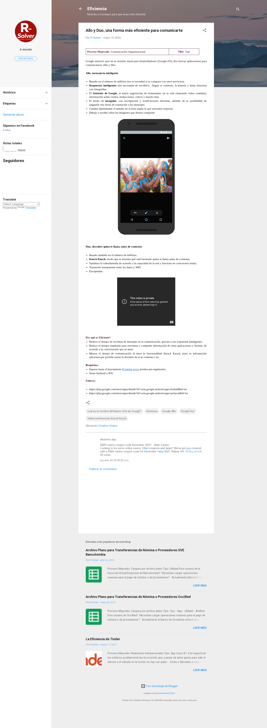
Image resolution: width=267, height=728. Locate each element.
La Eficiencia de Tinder (103, 639)
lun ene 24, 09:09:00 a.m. (114, 460)
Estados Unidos (108, 425)
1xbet (160, 451)
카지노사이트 (194, 451)
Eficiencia (97, 8)
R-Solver (26, 49)
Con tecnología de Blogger (161, 686)
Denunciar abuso (13, 114)
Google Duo (188, 411)
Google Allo (169, 411)
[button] (204, 31)
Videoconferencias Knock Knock (106, 418)
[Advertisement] (228, 77)
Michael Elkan (169, 693)
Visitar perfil (25, 58)
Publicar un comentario (103, 469)
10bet (145, 448)
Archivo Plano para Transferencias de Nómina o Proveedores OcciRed (138, 597)
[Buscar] (238, 9)
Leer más (200, 585)
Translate (30, 207)
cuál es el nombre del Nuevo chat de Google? (114, 411)
